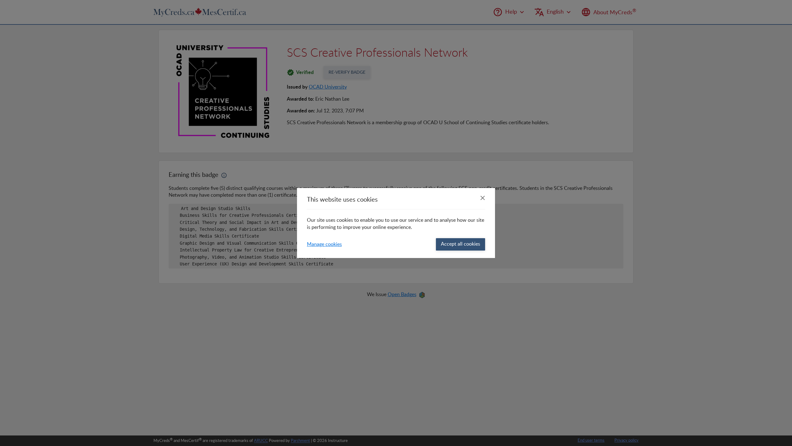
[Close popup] (482, 198)
